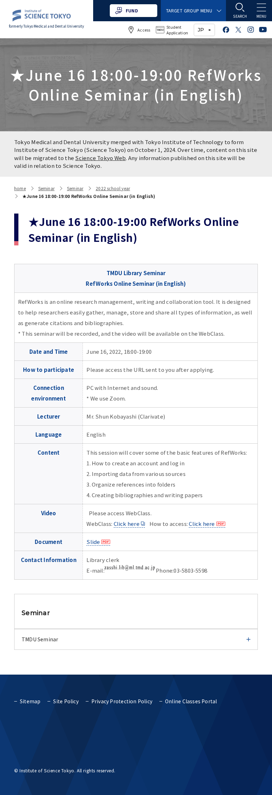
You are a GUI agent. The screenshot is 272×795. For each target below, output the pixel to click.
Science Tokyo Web (100, 157)
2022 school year (113, 188)
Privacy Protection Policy (121, 701)
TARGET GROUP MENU (189, 10)
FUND (132, 10)
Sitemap (30, 701)
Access (143, 30)
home (20, 188)
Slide (93, 541)
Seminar (46, 188)
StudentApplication (177, 30)
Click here (127, 523)
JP (201, 30)
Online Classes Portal (191, 701)
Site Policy (65, 701)
